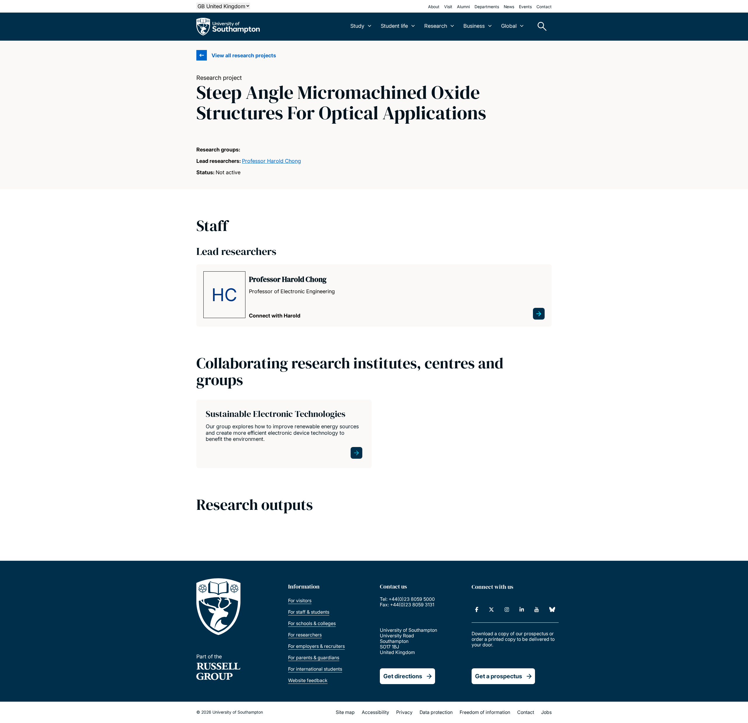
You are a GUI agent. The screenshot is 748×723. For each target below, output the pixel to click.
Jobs (546, 712)
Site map (345, 712)
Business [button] (474, 26)
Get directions (402, 676)
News (509, 6)
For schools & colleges (312, 623)
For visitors (299, 600)
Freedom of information (485, 712)
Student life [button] (394, 26)
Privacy (404, 712)
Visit (448, 6)
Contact (544, 6)
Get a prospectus (498, 676)
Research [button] (435, 26)
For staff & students (308, 612)
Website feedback (308, 680)
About (433, 6)
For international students (315, 669)
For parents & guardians (313, 657)
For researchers (305, 635)
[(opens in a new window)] (477, 609)
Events (525, 6)
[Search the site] (540, 26)
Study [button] (357, 26)
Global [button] (509, 26)
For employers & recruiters (316, 646)
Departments (487, 6)
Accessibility (375, 712)
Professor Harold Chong (271, 161)
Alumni (463, 6)
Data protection (436, 712)
